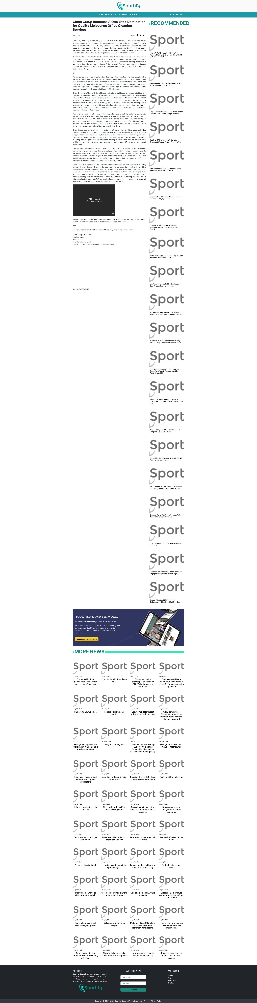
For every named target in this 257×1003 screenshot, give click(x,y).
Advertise (171, 980)
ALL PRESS (123, 15)
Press (170, 978)
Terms (146, 1001)
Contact (171, 983)
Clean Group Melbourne (114, 41)
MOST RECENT (111, 15)
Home (170, 976)
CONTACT (133, 15)
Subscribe (133, 990)
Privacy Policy (156, 1001)
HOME (101, 15)
